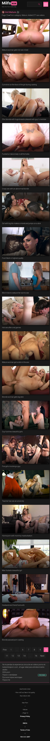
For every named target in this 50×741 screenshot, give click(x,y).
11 (7, 656)
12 (13, 656)
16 (36, 656)
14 (24, 656)
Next (42, 656)
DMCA (25, 723)
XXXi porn (6, 672)
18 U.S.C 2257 (25, 737)
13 (18, 656)
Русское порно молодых (12, 677)
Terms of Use (25, 730)
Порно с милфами (9, 675)
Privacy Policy (25, 716)
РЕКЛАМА (42, 675)
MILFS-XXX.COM (25, 689)
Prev (5, 650)
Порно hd (6, 680)
